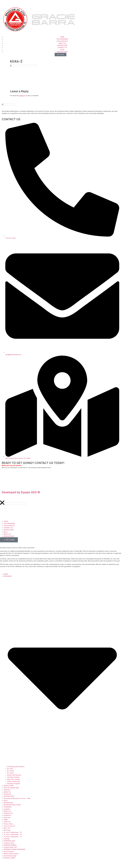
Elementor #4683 (9, 858)
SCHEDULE (7, 794)
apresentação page (10, 856)
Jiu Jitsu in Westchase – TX (13, 832)
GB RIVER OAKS (9, 796)
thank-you (7, 817)
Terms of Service (9, 826)
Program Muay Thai (10, 847)
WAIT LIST (7, 828)
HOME (6, 574)
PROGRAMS (7, 807)
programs (7, 809)
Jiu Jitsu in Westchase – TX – (13, 834)
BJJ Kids (10, 769)
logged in (22, 95)
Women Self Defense (14, 775)
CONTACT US (8, 813)
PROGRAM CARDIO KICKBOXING (14, 849)
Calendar (7, 839)
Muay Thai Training (13, 779)
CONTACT (7, 790)
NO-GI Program (9, 851)
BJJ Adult (10, 773)
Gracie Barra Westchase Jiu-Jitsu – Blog (17, 798)
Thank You (7, 822)
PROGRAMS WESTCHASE (12, 805)
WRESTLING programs (11, 853)
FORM (6, 819)
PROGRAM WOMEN (10, 845)
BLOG (5, 800)
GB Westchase (8, 802)
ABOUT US (7, 792)
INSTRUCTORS (8, 786)
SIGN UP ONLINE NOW (11, 788)
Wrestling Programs (13, 783)
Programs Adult (9, 843)
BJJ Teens (10, 771)
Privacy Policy (7, 485)
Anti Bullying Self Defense (15, 766)
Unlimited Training (13, 777)
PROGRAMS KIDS (9, 841)
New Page (7, 830)
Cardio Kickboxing (13, 781)
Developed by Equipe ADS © (21, 492)
